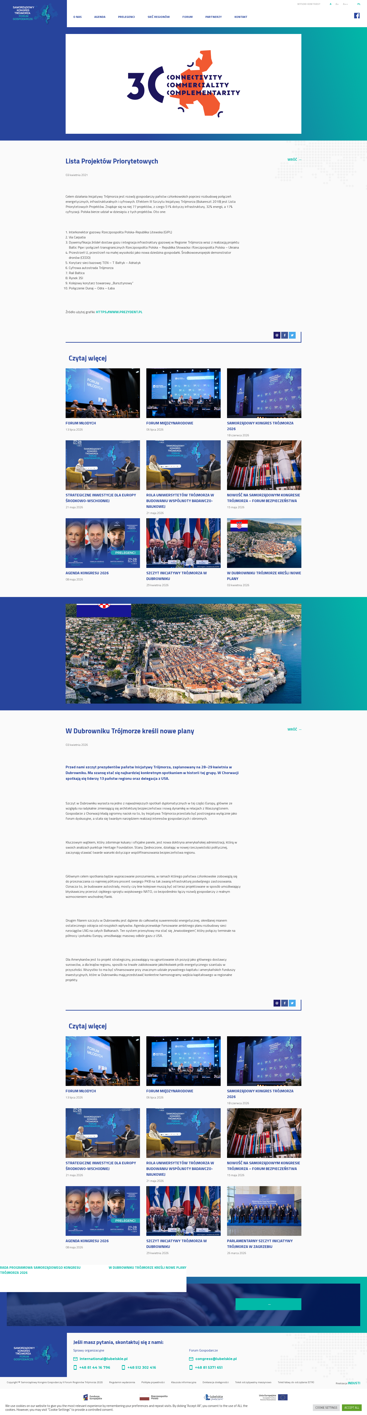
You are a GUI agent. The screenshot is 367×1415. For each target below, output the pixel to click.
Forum (187, 16)
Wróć (294, 159)
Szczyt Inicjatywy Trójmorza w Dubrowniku (176, 578)
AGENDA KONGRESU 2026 (87, 575)
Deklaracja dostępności (216, 1382)
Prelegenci (126, 16)
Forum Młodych (81, 426)
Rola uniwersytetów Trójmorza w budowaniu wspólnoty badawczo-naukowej (180, 503)
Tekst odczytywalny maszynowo (253, 1382)
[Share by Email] (277, 335)
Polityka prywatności (153, 1382)
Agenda (99, 16)
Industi (354, 1382)
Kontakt (240, 16)
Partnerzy (213, 16)
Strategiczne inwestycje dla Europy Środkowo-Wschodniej (101, 500)
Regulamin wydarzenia (122, 1382)
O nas (77, 16)
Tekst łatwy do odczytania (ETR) (296, 1382)
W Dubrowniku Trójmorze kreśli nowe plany (264, 578)
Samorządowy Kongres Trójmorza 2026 (260, 428)
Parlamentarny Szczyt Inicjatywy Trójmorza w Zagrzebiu (260, 1246)
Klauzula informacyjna (183, 1382)
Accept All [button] (351, 1407)
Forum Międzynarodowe (169, 426)
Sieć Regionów (159, 16)
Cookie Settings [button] (326, 1407)
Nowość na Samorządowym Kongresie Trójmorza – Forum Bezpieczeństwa (263, 500)
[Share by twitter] (292, 335)
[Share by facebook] (284, 335)
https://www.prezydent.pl (119, 311)
